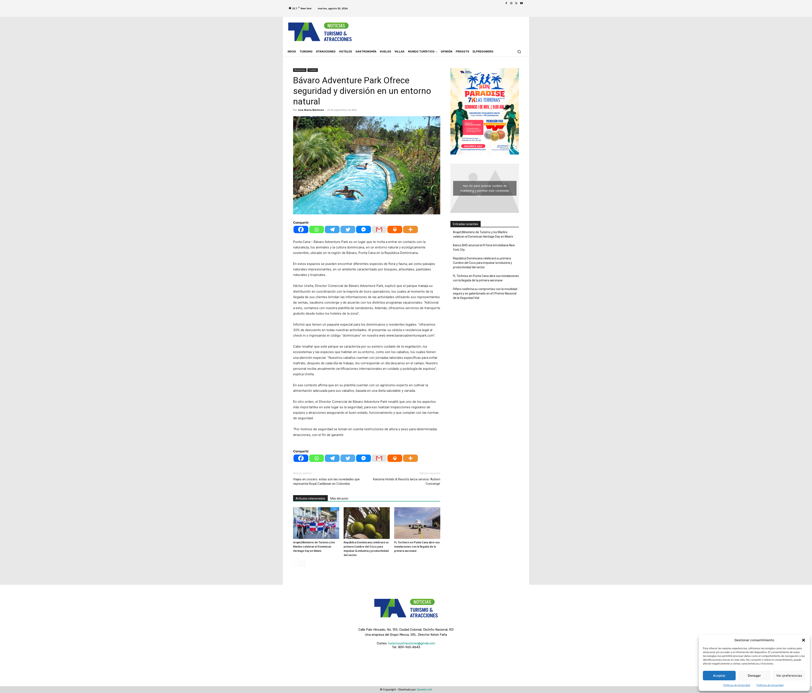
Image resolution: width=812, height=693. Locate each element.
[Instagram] (511, 3)
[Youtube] (521, 3)
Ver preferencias (789, 676)
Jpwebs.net (424, 689)
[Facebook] (506, 3)
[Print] (394, 229)
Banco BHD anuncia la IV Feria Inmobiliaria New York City (484, 247)
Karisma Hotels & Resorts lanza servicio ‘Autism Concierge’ (406, 481)
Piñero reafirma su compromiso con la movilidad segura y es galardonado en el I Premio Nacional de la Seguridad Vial (485, 293)
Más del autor (339, 498)
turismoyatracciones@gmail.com (411, 643)
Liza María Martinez (311, 109)
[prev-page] (295, 563)
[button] (803, 640)
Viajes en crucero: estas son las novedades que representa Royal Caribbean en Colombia (326, 481)
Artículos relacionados (310, 498)
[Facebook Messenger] (363, 229)
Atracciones (299, 69)
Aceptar (719, 676)
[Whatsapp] (316, 229)
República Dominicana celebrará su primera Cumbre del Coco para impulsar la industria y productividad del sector (482, 263)
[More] (410, 229)
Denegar (754, 676)
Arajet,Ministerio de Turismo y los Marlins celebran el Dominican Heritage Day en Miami (314, 546)
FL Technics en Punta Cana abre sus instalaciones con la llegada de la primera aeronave (417, 546)
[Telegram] (332, 229)
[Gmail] (379, 229)
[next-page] (302, 563)
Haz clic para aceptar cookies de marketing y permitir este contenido (484, 188)
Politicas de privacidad (736, 685)
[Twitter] (516, 3)
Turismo (313, 69)
